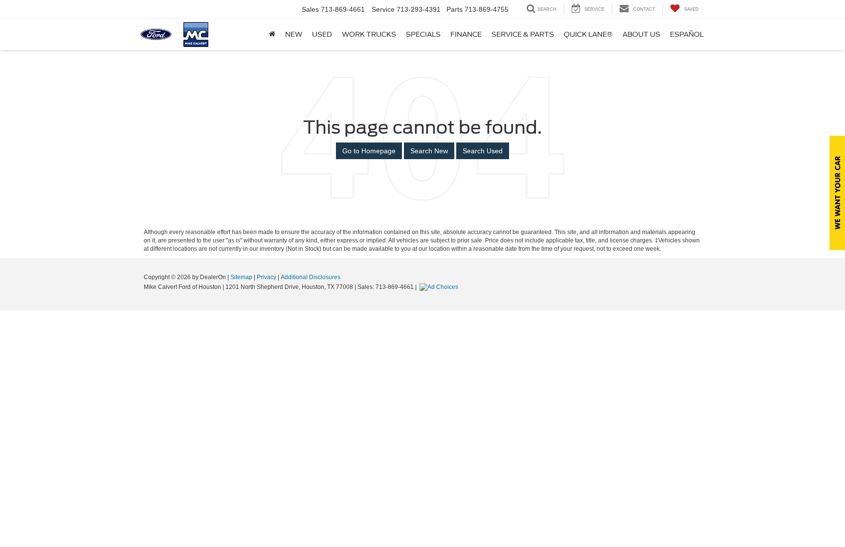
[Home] (272, 34)
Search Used (483, 151)
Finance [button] (466, 34)
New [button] (293, 34)
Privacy (266, 277)
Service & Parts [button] (522, 34)
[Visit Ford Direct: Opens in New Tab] (440, 287)
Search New (429, 151)
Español (687, 34)
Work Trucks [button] (369, 34)
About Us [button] (641, 34)
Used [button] (322, 34)
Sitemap (241, 277)
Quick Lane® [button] (588, 34)
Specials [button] (423, 34)
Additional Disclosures (310, 277)
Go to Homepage (369, 151)
